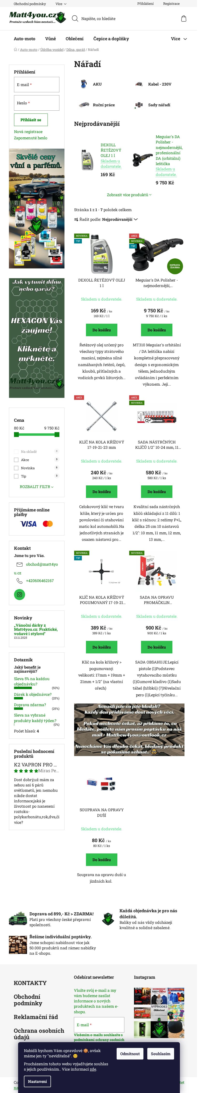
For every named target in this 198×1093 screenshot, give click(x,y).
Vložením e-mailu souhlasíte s (98, 1035)
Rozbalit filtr (35, 486)
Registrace (171, 3)
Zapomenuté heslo (30, 137)
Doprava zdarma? (30, 704)
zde (93, 1069)
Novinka (39, 468)
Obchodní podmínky (30, 3)
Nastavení (37, 1081)
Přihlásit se (31, 119)
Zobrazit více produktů (127, 194)
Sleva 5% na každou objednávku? (32, 681)
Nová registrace (28, 131)
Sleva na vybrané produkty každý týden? (35, 717)
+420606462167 (40, 580)
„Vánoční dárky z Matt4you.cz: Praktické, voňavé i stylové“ (36, 629)
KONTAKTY (30, 983)
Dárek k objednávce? (32, 694)
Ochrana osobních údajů (39, 1034)
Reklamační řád (36, 1017)
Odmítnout (130, 1053)
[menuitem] (24, 38)
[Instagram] (19, 594)
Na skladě (39, 451)
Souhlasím (160, 1053)
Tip (39, 476)
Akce (39, 459)
